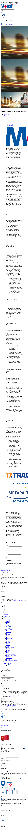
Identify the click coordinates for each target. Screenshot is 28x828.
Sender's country (4, 732)
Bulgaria (8, 625)
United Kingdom (10, 647)
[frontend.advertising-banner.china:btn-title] (10, 3)
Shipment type (4, 778)
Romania (8, 642)
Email (7, 548)
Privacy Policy (8, 570)
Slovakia (8, 643)
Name (7, 545)
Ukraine (8, 622)
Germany (8, 632)
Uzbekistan (8, 649)
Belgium (8, 659)
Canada (8, 621)
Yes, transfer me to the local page (8, 705)
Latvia (7, 651)
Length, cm (3, 758)
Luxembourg (9, 658)
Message (8, 557)
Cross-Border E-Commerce (7, 24)
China (7, 626)
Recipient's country (5, 748)
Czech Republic (10, 629)
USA (7, 623)
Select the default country (12, 660)
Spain (7, 646)
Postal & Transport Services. (18, 600)
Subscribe (3, 596)
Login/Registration (5, 725)
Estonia (8, 650)
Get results (8, 560)
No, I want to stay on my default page (9, 706)
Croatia (8, 628)
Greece (8, 633)
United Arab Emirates (11, 655)
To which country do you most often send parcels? (12, 680)
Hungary (8, 634)
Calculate (3, 780)
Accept (2, 698)
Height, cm (3, 768)
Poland (7, 641)
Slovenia (8, 645)
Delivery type (4, 777)
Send (2, 686)
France (7, 630)
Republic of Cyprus (10, 654)
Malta (7, 639)
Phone (7, 551)
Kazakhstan (9, 638)
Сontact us (7, 616)
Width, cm (3, 763)
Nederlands (8, 656)
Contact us (11, 125)
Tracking (11, 124)
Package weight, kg (5, 751)
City (7, 553)
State (4, 749)
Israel (7, 636)
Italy (7, 637)
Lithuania (8, 652)
